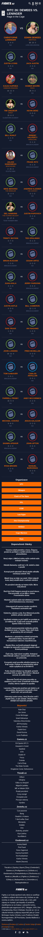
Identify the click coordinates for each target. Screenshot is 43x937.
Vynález (22, 803)
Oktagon (21, 490)
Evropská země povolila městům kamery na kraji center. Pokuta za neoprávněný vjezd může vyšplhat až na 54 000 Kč (21, 664)
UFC (21, 484)
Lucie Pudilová (21, 735)
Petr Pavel (22, 847)
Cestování (35, 867)
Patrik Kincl (22, 729)
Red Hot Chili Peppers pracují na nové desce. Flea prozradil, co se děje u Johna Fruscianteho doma (21, 593)
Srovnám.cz (32, 879)
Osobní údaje (30, 924)
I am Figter (21, 515)
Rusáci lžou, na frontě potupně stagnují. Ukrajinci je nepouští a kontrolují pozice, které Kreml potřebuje (21, 647)
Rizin (21, 539)
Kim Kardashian (22, 856)
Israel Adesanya (22, 718)
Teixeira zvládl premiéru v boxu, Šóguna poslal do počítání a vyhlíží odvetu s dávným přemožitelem (21, 552)
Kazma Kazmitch (22, 853)
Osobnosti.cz (9, 873)
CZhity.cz (9, 879)
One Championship (21, 521)
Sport (22, 867)
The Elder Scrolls (22, 766)
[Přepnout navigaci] (33, 3)
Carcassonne (22, 811)
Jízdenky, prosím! (22, 831)
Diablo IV (21, 755)
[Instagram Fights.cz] (19, 932)
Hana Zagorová (22, 850)
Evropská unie (22, 797)
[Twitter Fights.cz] (23, 932)
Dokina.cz (34, 876)
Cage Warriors (21, 533)
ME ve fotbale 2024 (22, 788)
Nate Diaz (22, 709)
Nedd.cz (8, 876)
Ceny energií (22, 794)
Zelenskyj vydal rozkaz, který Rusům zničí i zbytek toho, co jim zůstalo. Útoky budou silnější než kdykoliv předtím (21, 699)
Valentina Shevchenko (22, 721)
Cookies (21, 924)
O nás (11, 927)
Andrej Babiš (22, 844)
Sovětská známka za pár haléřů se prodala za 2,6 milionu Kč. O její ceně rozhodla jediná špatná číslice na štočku (21, 621)
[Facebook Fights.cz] (15, 932)
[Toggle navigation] (39, 3)
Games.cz (10, 870)
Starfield (22, 749)
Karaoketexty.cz (21, 873)
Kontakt (6, 927)
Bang (22, 813)
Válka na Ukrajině (22, 783)
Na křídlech (22, 836)
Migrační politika (22, 785)
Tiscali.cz (8, 867)
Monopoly (22, 822)
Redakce (13, 924)
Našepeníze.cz (20, 879)
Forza (22, 757)
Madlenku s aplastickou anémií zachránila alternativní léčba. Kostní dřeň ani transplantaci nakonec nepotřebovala (21, 639)
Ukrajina (22, 780)
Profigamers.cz (21, 870)
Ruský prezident (22, 791)
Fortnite (22, 760)
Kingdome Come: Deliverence (22, 769)
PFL (21, 502)
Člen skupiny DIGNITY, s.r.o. (30, 929)
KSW (21, 508)
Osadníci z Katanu (22, 816)
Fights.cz (25, 876)
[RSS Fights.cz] (27, 932)
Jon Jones (22, 712)
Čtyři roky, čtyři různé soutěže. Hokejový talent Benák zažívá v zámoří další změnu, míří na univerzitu (22, 656)
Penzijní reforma (22, 800)
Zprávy (15, 867)
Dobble (22, 825)
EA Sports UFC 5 (22, 743)
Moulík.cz (16, 876)
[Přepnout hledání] (29, 3)
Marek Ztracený (22, 861)
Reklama (5, 924)
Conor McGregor (22, 715)
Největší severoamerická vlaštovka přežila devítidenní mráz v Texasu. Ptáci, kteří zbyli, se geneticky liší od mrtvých (21, 630)
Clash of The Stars (21, 496)
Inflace (22, 777)
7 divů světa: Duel (22, 819)
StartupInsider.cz (22, 883)
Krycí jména (22, 833)
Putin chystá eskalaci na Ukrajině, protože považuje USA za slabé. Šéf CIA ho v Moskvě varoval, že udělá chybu (21, 673)
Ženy (27, 867)
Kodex (38, 924)
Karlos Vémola (21, 727)
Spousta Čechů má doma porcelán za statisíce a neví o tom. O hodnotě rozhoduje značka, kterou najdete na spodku (21, 681)
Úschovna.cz (34, 873)
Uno (21, 828)
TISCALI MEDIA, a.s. (16, 929)
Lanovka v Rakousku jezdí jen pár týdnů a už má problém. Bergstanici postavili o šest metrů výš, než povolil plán (21, 690)
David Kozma (22, 732)
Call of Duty (22, 763)
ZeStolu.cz (32, 870)
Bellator (21, 527)
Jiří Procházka (22, 724)
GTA (22, 752)
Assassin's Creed (21, 746)
